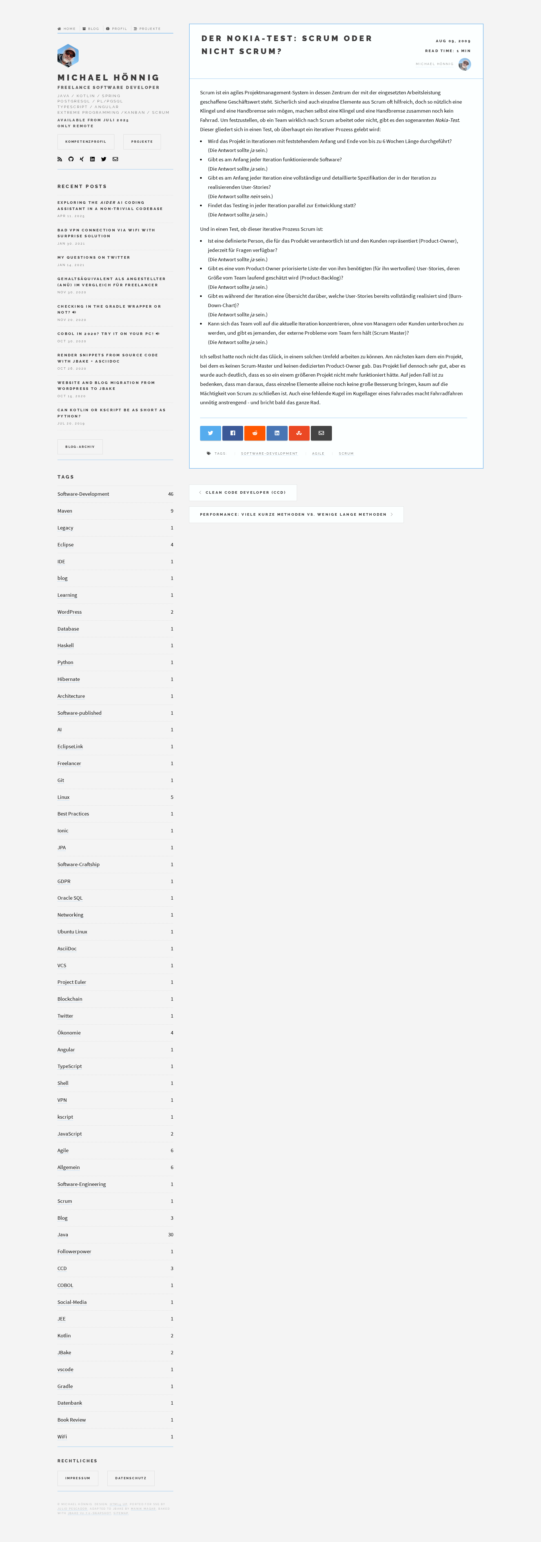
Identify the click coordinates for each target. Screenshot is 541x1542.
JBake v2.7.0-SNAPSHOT (89, 1513)
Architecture (71, 696)
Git (60, 780)
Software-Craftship (78, 864)
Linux (63, 797)
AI (59, 729)
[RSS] (59, 159)
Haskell (65, 645)
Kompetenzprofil (86, 142)
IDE (61, 561)
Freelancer (69, 763)
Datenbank (69, 1403)
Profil (119, 29)
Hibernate (68, 679)
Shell (62, 1083)
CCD (62, 1268)
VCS (61, 965)
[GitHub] (71, 159)
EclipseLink (70, 746)
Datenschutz (131, 1478)
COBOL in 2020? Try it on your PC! (105, 334)
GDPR (63, 881)
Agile (318, 453)
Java (62, 1234)
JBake (64, 1352)
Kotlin (64, 1335)
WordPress (69, 612)
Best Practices (73, 813)
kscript (65, 1117)
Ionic (62, 830)
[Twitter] (104, 159)
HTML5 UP (119, 1504)
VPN (62, 1100)
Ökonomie (69, 1032)
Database (68, 628)
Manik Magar (143, 1508)
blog (62, 578)
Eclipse (65, 544)
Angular (66, 1049)
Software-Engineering (81, 1184)
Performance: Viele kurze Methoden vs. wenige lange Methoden (293, 514)
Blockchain (69, 999)
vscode (65, 1369)
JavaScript (69, 1133)
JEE (61, 1318)
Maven (64, 511)
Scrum (346, 453)
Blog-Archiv (80, 447)
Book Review (71, 1419)
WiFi (62, 1436)
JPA (61, 847)
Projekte (150, 29)
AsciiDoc (67, 948)
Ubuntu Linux (72, 931)
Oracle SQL (70, 898)
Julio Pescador (72, 1508)
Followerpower (74, 1251)
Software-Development (269, 453)
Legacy (65, 527)
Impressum (77, 1478)
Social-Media (72, 1302)
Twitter (65, 1016)
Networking (70, 914)
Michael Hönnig (109, 77)
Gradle (65, 1386)
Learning (67, 595)
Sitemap (121, 1513)
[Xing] (82, 159)
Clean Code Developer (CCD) (246, 492)
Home (70, 29)
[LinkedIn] (92, 159)
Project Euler (71, 982)
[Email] (115, 159)
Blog (93, 29)
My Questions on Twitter (93, 257)
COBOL (65, 1285)
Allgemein (68, 1167)
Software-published (79, 713)
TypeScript (69, 1066)
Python (65, 662)
